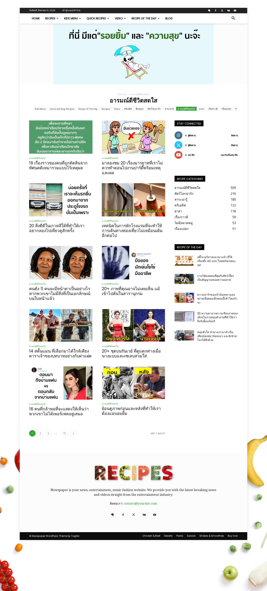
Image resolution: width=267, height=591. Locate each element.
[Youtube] (235, 10)
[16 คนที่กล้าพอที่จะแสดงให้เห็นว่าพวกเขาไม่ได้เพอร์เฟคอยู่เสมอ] (60, 383)
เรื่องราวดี (213, 108)
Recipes (50, 18)
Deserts (168, 535)
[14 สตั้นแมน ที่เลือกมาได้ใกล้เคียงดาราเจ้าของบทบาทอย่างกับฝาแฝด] (60, 325)
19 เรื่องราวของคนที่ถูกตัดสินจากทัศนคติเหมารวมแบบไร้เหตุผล (58, 165)
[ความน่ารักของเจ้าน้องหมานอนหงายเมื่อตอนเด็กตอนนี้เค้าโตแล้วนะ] (184, 298)
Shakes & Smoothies (211, 535)
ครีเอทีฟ (128, 108)
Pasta (179, 535)
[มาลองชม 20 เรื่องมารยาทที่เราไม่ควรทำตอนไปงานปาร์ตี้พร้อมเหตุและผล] (133, 137)
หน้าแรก (122, 94)
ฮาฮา (201, 108)
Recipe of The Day (144, 18)
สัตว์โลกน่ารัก (154, 108)
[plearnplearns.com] (133, 53)
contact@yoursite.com (140, 503)
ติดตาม (234, 135)
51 (65, 433)
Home (36, 18)
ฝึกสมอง (139, 108)
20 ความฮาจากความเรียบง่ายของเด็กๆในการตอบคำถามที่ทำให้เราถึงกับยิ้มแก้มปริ (217, 317)
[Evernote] (209, 10)
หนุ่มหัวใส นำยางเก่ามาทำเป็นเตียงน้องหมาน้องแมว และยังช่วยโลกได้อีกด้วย (217, 336)
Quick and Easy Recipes (62, 108)
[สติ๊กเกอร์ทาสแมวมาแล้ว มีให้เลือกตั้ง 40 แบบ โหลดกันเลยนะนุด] (184, 260)
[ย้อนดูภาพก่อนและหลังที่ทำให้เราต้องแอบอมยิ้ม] (133, 382)
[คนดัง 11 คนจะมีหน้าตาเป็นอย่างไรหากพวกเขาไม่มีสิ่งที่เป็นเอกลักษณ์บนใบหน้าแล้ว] (60, 262)
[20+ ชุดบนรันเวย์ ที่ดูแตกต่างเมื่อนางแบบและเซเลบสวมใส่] (133, 325)
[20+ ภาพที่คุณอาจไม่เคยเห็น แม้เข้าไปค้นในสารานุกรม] (133, 262)
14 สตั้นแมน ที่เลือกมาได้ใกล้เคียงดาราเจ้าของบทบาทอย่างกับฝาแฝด (60, 353)
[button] (233, 18)
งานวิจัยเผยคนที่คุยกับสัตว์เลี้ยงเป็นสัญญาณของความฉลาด (215, 278)
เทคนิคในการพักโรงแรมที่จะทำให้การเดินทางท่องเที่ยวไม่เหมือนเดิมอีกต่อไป (132, 230)
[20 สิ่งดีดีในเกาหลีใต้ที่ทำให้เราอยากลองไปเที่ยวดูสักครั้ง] (60, 199)
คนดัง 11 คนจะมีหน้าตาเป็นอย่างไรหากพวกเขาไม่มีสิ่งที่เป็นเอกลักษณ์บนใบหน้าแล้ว (59, 293)
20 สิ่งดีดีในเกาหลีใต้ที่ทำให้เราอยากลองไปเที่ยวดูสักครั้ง (56, 228)
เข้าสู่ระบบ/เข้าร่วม (71, 10)
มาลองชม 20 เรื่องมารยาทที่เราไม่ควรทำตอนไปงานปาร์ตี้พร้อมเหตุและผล (132, 168)
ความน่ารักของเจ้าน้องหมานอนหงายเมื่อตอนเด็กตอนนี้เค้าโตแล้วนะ (217, 298)
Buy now (233, 535)
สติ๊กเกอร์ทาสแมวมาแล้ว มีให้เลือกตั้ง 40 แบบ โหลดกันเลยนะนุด (216, 261)
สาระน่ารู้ (169, 108)
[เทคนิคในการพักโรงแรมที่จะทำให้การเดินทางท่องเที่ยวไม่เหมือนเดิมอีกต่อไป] (133, 199)
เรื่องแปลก (226, 108)
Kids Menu (71, 18)
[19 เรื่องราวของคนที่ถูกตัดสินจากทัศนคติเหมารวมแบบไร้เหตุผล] (60, 137)
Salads (191, 535)
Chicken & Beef (151, 535)
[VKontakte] (228, 10)
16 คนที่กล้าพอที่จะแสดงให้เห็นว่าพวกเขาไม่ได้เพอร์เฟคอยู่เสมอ (59, 411)
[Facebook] (216, 10)
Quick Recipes (96, 18)
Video (119, 18)
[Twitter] (222, 10)
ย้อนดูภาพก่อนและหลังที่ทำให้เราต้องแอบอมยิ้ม (131, 411)
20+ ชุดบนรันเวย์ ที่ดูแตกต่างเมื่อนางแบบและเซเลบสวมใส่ (131, 353)
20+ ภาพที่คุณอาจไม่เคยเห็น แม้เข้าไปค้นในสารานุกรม (131, 291)
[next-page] (73, 433)
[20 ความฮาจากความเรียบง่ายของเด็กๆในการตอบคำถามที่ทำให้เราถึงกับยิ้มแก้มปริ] (184, 316)
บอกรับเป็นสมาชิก (229, 154)
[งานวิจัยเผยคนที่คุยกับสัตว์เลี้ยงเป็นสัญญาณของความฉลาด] (184, 279)
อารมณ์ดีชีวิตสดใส (186, 108)
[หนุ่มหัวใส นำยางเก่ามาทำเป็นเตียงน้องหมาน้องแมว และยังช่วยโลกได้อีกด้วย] (184, 335)
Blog (169, 18)
